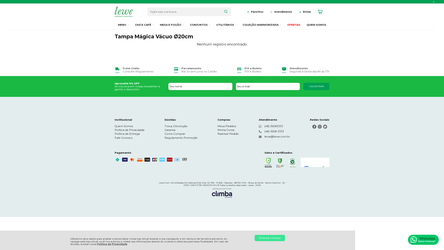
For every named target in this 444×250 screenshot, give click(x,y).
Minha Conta (225, 130)
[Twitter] (325, 127)
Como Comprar (175, 133)
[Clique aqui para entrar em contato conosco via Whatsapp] (423, 240)
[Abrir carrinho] (322, 11)
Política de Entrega (127, 133)
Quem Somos (124, 126)
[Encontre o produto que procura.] (226, 11)
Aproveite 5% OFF (127, 83)
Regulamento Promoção (181, 137)
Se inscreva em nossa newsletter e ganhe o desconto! (137, 88)
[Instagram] (320, 127)
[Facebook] (314, 127)
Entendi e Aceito (270, 238)
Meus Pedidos (226, 126)
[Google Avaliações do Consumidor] (315, 162)
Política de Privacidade (112, 244)
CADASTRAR (316, 86)
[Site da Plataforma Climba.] (222, 193)
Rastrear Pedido (228, 133)
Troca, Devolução (176, 126)
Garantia (170, 130)
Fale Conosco (124, 137)
